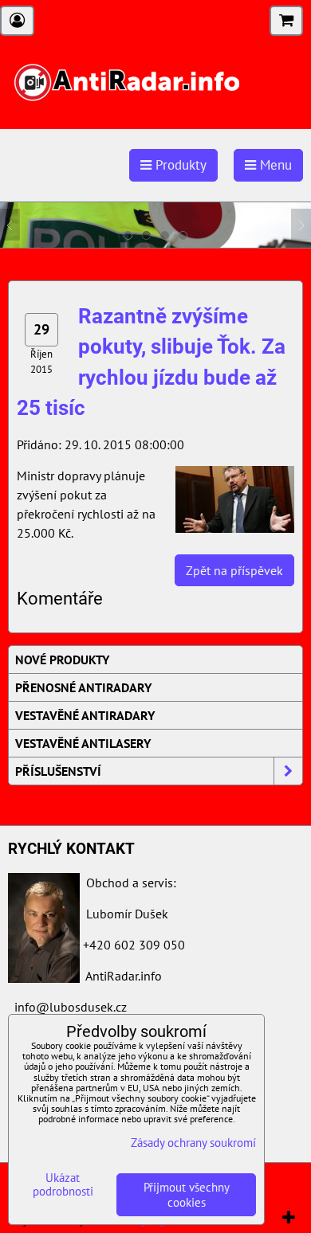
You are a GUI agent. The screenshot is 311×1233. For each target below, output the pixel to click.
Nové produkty (62, 659)
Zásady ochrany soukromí (193, 1142)
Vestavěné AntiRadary (85, 715)
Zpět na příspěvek (234, 570)
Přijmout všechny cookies (187, 1195)
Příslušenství (58, 771)
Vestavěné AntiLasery (83, 743)
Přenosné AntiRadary (83, 687)
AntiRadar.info (123, 976)
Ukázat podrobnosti (63, 1185)
